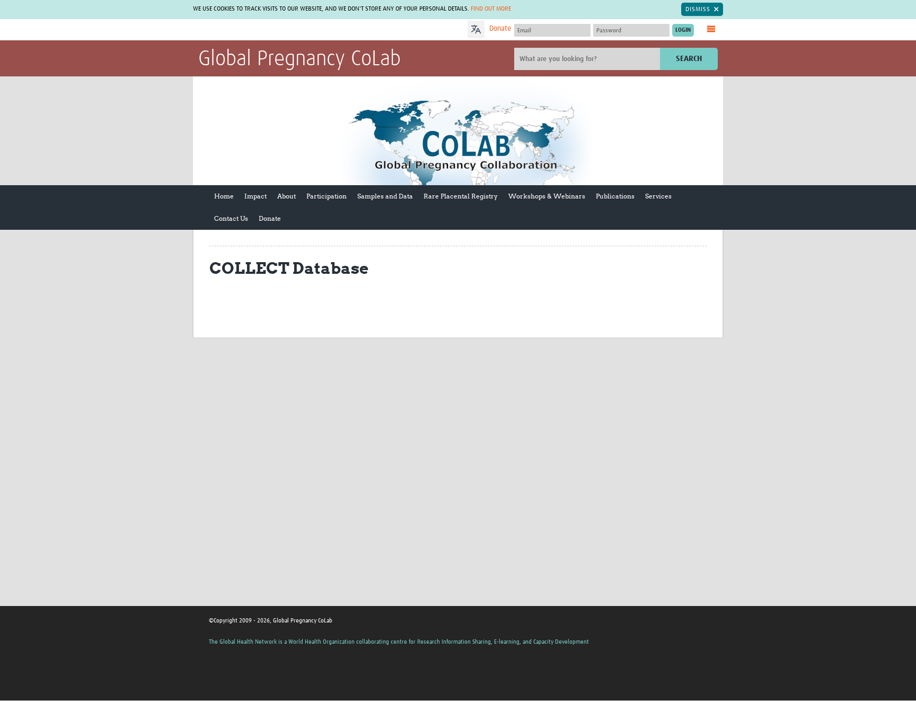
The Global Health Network (277, 29)
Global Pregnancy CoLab (299, 59)
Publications (615, 196)
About (286, 196)
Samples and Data (385, 196)
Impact (255, 196)
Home (224, 196)
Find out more (491, 9)
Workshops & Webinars (546, 196)
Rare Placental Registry (461, 196)
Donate (500, 28)
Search (689, 59)
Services (658, 196)
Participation (326, 196)
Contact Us (231, 218)
